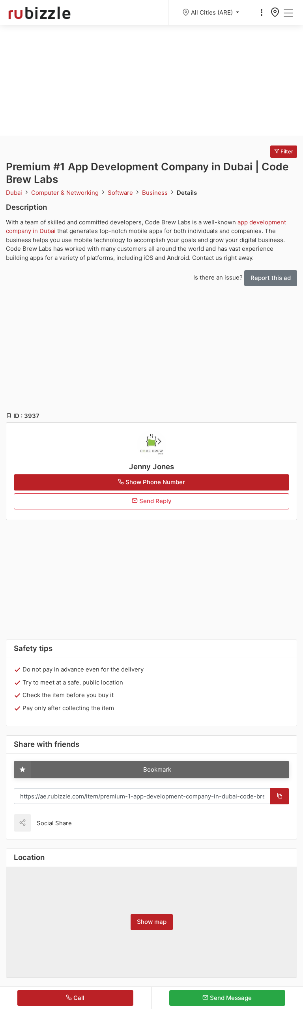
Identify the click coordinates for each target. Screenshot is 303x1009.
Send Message (230, 998)
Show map (151, 921)
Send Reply (155, 501)
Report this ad (271, 278)
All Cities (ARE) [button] (212, 12)
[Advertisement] (151, 80)
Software (121, 192)
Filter (286, 151)
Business (155, 192)
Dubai (15, 192)
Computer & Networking (65, 192)
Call (78, 998)
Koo (91, 822)
